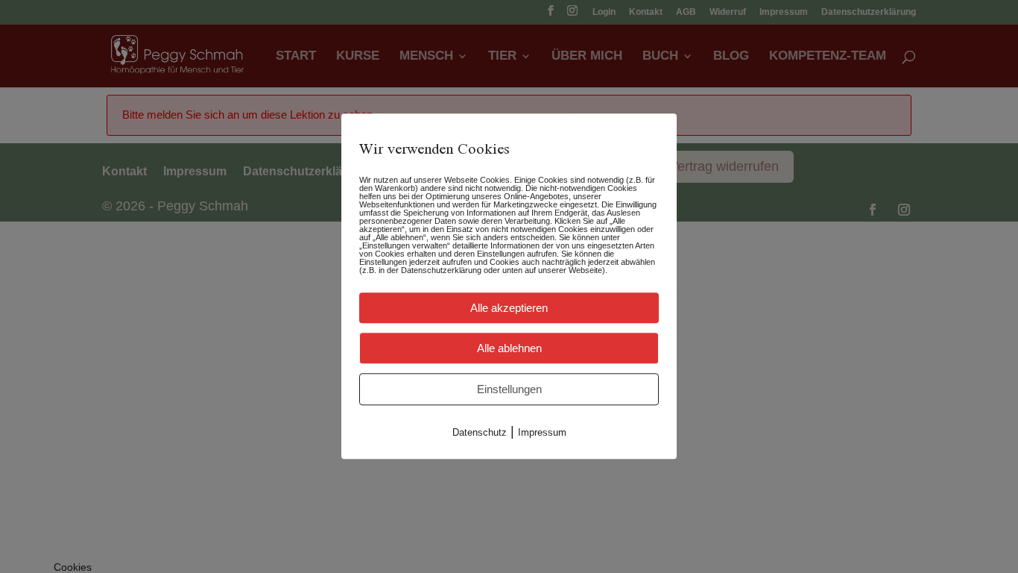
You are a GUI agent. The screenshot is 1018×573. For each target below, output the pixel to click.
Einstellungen (509, 389)
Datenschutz (479, 432)
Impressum (542, 432)
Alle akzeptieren (509, 307)
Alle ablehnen (509, 348)
